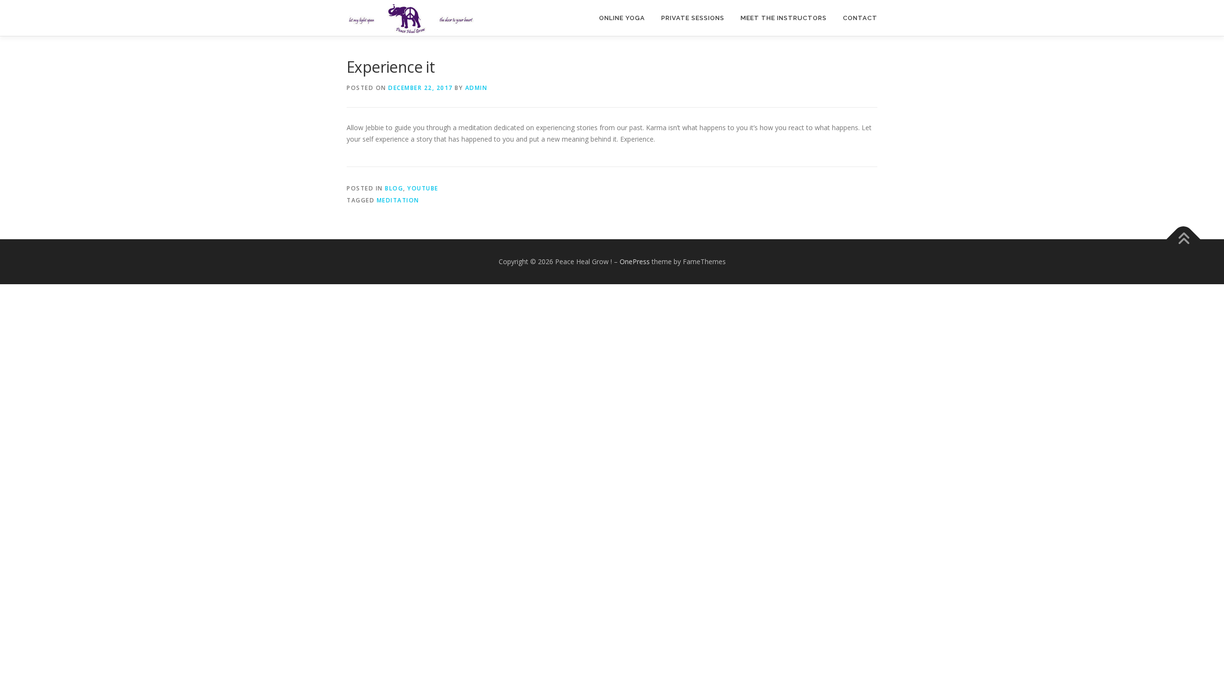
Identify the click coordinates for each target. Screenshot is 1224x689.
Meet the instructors (784, 18)
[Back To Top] (1184, 239)
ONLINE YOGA (622, 18)
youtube (422, 188)
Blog (394, 188)
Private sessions (692, 18)
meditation (398, 200)
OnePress (635, 261)
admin (476, 88)
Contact (860, 18)
